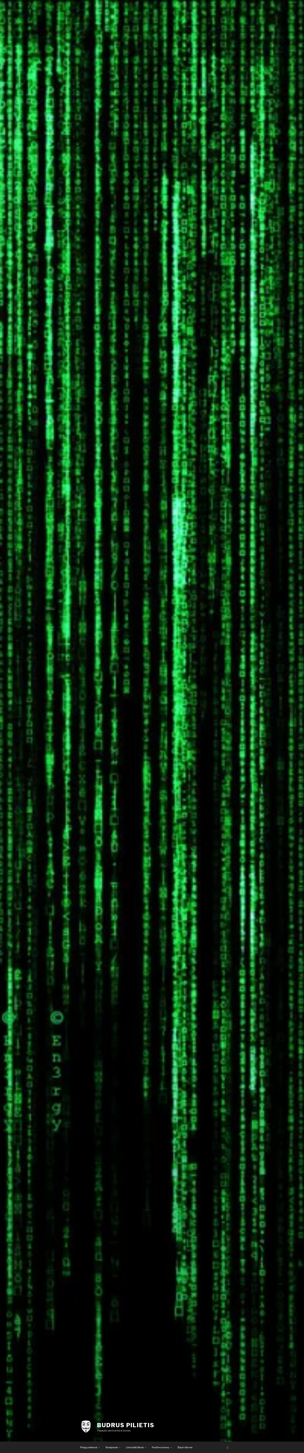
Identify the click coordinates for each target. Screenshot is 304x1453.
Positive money (160, 1447)
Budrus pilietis (125, 1425)
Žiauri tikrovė (184, 1447)
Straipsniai (111, 1447)
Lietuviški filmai (135, 1447)
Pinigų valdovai (88, 1447)
